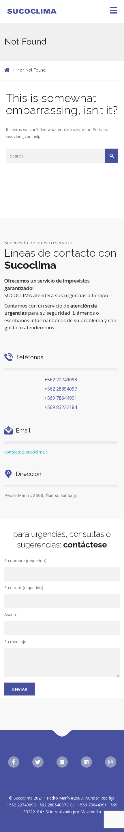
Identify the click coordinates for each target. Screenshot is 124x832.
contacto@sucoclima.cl (26, 452)
